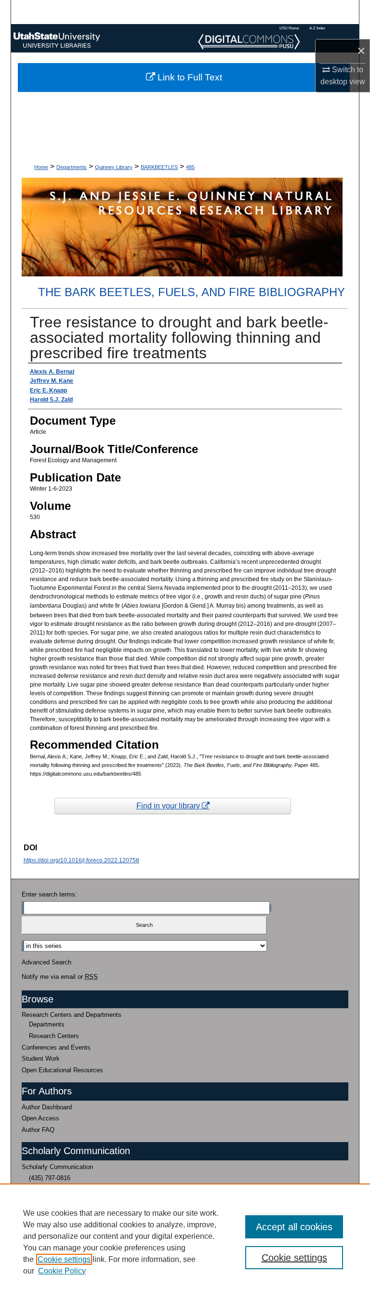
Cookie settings (64, 1259)
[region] (185, 1241)
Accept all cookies (294, 1227)
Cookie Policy (62, 1271)
